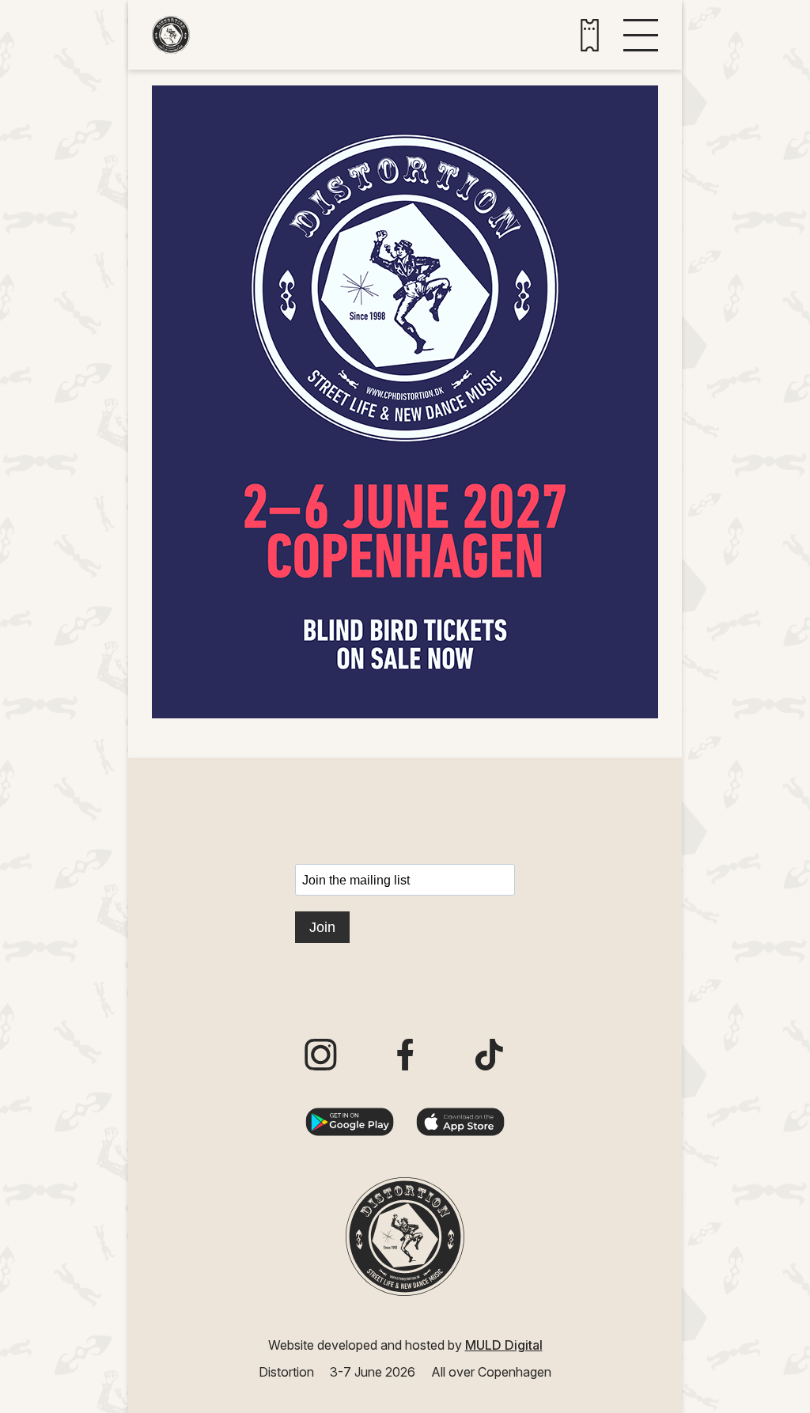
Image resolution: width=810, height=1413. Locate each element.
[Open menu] (640, 35)
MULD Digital (504, 1345)
